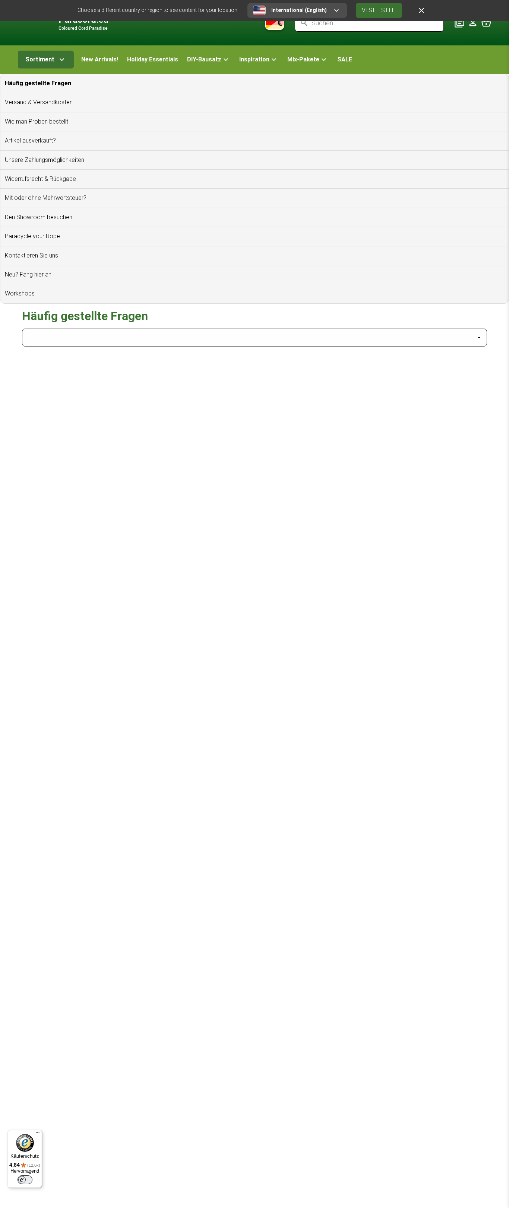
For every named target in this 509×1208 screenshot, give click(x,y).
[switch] (25, 1179)
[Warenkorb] (486, 22)
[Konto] (473, 22)
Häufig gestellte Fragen (38, 83)
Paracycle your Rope (32, 236)
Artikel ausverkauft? (30, 140)
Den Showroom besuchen (38, 217)
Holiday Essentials (152, 59)
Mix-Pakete (303, 59)
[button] (209, 59)
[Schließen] (421, 10)
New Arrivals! (99, 59)
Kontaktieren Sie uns (31, 255)
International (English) (299, 10)
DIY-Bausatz (204, 59)
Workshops (20, 293)
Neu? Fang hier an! (29, 274)
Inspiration (254, 59)
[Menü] (37, 1134)
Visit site (379, 10)
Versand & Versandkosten (39, 102)
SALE (344, 59)
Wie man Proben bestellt (36, 121)
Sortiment (39, 59)
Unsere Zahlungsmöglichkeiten (44, 159)
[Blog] (459, 22)
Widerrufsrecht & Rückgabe (40, 178)
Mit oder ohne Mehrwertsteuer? (45, 197)
